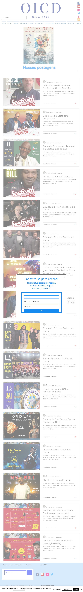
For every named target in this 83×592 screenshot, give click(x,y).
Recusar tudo (67, 589)
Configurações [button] (57, 589)
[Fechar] (81, 589)
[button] (64, 277)
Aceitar (76, 589)
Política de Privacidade (19, 590)
